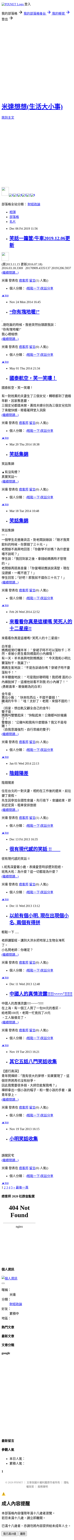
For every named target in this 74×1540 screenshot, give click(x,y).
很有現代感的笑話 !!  (34, 849)
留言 (32, 280)
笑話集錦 (18, 454)
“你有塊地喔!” (24, 311)
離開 (22, 1533)
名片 (12, 221)
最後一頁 (22, 1187)
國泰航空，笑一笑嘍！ (33, 378)
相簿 (12, 212)
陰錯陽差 (18, 773)
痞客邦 (23, 280)
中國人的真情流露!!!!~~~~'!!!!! (40, 993)
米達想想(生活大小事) (32, 106)
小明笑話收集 (23, 1138)
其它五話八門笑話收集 (33, 1061)
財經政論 (34, 204)
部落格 (14, 217)
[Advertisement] (37, 60)
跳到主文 (8, 117)
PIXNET (18, 1482)
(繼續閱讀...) (10, 272)
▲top (5, 295)
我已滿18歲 (9, 1533)
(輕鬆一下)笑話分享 (39, 288)
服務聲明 (43, 1486)
